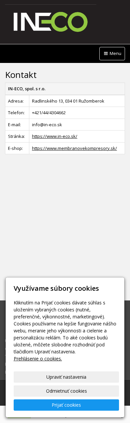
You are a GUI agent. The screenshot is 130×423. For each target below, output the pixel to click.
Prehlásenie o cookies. (38, 358)
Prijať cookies (66, 405)
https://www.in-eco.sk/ (54, 136)
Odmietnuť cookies (66, 391)
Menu (115, 53)
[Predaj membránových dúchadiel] (65, 22)
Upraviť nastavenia (66, 377)
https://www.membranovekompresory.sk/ (74, 148)
